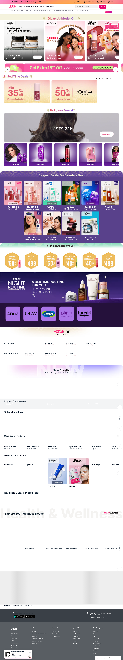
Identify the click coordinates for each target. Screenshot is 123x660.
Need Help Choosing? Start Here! (21, 630)
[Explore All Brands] (61, 392)
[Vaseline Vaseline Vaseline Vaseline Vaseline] (14, 609)
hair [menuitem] (22, 10)
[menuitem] (108, 12)
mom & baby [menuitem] (51, 10)
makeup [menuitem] (13, 10)
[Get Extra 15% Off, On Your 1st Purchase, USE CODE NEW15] (61, 68)
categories (21, 6)
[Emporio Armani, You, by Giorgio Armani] (55, 364)
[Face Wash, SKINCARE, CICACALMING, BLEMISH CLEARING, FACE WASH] (48, 637)
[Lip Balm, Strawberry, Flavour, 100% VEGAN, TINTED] (22, 637)
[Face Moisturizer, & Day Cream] (87, 637)
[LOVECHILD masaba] (79, 559)
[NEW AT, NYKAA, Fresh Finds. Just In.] (74, 530)
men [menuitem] (69, 10)
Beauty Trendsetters (15, 593)
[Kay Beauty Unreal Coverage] (52, 223)
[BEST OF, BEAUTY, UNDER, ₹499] (110, 260)
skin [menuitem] (18, 10)
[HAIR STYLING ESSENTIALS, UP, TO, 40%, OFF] (71, 260)
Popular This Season (15, 457)
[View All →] (61, 450)
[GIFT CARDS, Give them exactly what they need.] (50, 499)
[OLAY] (30, 313)
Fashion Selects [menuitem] (84, 10)
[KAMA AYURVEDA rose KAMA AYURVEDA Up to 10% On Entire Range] (57, 570)
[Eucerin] (84, 313)
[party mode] (61, 17)
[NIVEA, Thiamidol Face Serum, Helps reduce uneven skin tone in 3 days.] (54, 426)
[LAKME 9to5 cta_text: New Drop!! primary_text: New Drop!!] (100, 609)
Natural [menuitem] (43, 10)
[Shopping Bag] (111, 6)
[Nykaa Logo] (13, 6)
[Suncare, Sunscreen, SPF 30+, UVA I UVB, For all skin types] (113, 637)
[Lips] (9, 637)
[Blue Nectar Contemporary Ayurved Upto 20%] (35, 609)
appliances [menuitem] (28, 10)
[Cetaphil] (48, 313)
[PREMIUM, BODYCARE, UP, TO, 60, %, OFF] (52, 260)
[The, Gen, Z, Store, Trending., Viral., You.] (94, 530)
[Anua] (13, 313)
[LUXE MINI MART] (14, 364)
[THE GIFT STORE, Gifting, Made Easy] (34, 530)
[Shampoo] (35, 637)
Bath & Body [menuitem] (36, 10)
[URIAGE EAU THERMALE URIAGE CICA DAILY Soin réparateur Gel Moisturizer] (57, 609)
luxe (32, 6)
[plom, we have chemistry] (66, 313)
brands (28, 6)
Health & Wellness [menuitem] (61, 10)
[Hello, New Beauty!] (61, 109)
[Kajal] (61, 637)
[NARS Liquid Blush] (71, 223)
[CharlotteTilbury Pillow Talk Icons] (32, 193)
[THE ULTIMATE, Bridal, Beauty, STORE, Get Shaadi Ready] (54, 530)
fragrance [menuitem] (75, 10)
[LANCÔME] (75, 364)
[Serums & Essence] (74, 637)
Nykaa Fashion (40, 6)
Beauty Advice (49, 6)
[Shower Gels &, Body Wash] (100, 637)
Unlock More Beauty (15, 485)
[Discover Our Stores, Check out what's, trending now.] (14, 530)
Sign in (103, 6)
